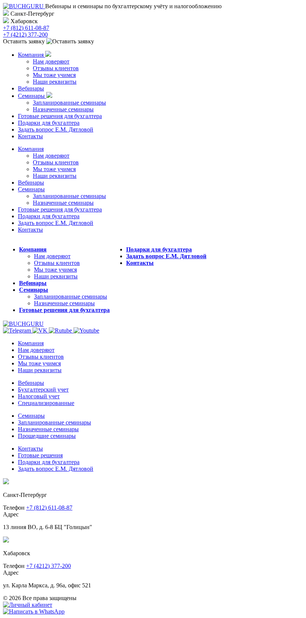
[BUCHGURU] (24, 6)
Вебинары (31, 88)
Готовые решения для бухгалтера (60, 116)
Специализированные (46, 403)
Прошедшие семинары (47, 436)
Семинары (32, 96)
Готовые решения (40, 455)
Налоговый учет (39, 396)
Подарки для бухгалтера (48, 123)
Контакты (30, 136)
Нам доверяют (51, 61)
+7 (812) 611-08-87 (26, 28)
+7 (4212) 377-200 (25, 34)
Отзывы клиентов (56, 68)
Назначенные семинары (63, 109)
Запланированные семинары (69, 102)
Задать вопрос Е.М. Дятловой (55, 129)
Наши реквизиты (54, 81)
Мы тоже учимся (54, 75)
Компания (31, 55)
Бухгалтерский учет (43, 389)
